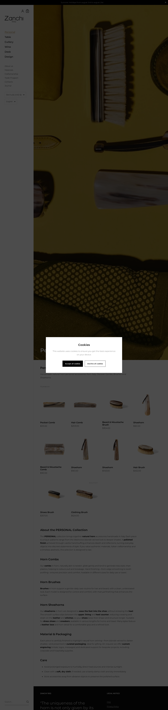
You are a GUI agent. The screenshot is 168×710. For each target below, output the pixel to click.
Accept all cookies (72, 364)
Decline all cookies (95, 364)
